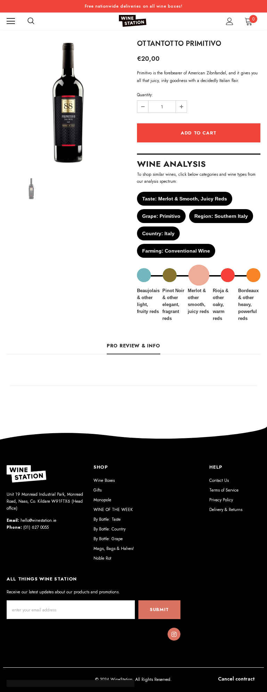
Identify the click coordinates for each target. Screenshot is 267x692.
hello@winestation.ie (38, 520)
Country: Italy (158, 233)
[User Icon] (229, 21)
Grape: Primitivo (161, 216)
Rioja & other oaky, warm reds (220, 304)
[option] (68, 102)
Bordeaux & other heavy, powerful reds (248, 304)
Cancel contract (236, 678)
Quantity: (145, 95)
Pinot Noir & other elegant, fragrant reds (173, 304)
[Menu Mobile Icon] (11, 21)
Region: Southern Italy (221, 216)
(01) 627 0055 (36, 527)
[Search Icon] (30, 21)
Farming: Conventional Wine (176, 251)
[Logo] (133, 21)
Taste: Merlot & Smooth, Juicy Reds (184, 198)
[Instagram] (174, 634)
